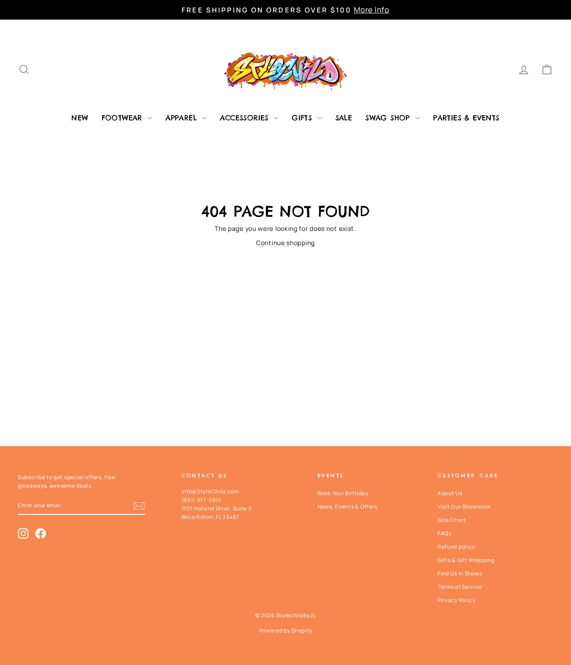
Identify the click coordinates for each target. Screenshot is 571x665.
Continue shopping (285, 242)
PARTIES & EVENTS (466, 117)
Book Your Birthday (343, 493)
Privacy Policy (457, 600)
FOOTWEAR (124, 117)
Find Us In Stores (460, 573)
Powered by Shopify (285, 630)
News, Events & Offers (347, 506)
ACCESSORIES (246, 117)
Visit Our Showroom (464, 506)
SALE (343, 117)
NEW (79, 117)
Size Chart (452, 520)
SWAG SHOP (389, 117)
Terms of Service (460, 587)
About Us (450, 493)
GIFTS (303, 117)
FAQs (445, 533)
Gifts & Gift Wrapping (466, 560)
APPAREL (183, 117)
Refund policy (456, 546)
